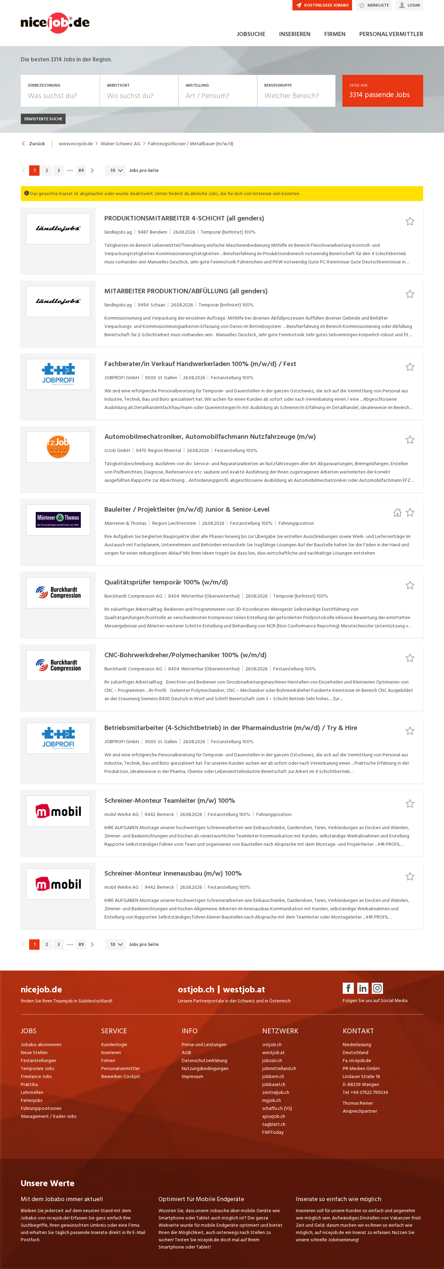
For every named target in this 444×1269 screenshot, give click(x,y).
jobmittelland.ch (279, 1068)
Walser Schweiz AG (120, 144)
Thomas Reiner (358, 1103)
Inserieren (111, 1053)
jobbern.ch (273, 1076)
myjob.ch (271, 1100)
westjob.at (244, 990)
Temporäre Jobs (37, 1068)
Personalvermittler (120, 1068)
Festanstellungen (38, 1060)
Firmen (108, 1060)
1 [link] (34, 170)
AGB (186, 1053)
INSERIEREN (294, 34)
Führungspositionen (41, 1108)
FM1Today (273, 1132)
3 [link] (59, 170)
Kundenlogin (114, 1045)
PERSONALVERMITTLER (391, 34)
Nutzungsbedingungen (205, 1068)
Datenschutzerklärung (204, 1060)
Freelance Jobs (36, 1076)
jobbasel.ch (273, 1084)
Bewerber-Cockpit (120, 1076)
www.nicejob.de (76, 144)
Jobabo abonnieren (41, 1045)
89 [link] (81, 170)
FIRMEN (334, 34)
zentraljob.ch (275, 1092)
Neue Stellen (34, 1053)
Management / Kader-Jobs (48, 1116)
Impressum (192, 1076)
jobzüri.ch (272, 1060)
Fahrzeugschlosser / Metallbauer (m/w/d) (190, 144)
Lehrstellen (32, 1092)
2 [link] (46, 170)
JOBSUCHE (251, 34)
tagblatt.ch (273, 1124)
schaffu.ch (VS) (277, 1108)
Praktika (29, 1084)
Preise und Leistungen (204, 1045)
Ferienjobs (31, 1100)
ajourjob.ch (273, 1116)
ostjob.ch (196, 990)
